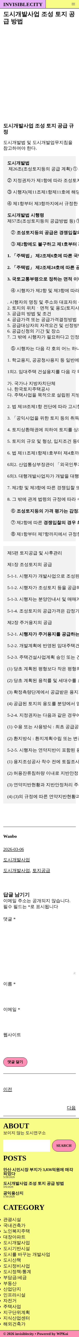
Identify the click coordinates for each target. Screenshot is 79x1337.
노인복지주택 (16, 1231)
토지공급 (41, 870)
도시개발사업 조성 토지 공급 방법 (33, 1183)
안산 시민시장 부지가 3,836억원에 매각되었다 (38, 1171)
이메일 (11, 1009)
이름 (9, 983)
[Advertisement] (39, 78)
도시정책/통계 (17, 1271)
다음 (71, 1107)
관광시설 (12, 1219)
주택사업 (12, 1306)
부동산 (10, 1283)
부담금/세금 (15, 1277)
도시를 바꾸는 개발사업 (26, 1254)
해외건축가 (14, 1323)
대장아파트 (14, 1236)
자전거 (10, 1300)
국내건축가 (14, 1225)
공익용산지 (13, 1193)
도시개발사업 (16, 859)
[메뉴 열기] (73, 4)
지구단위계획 (16, 1312)
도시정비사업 (16, 1265)
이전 (7, 1089)
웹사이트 (12, 1034)
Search (64, 1146)
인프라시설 (14, 1294)
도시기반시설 (16, 1248)
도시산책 (12, 1260)
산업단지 (12, 1289)
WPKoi (62, 1334)
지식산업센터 (16, 1318)
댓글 (9, 918)
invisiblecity (23, 4)
